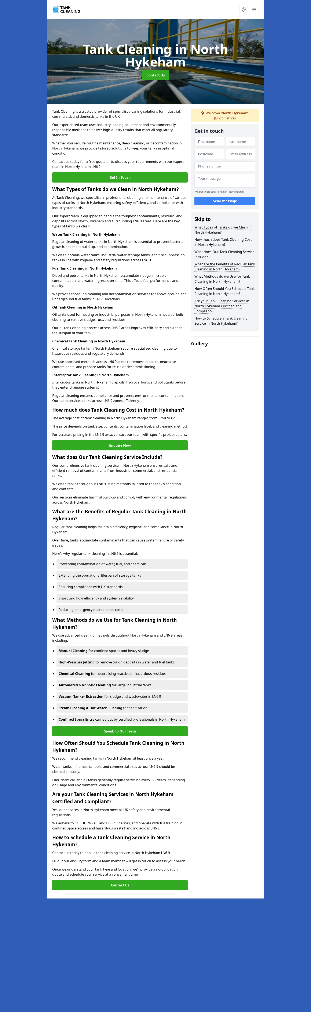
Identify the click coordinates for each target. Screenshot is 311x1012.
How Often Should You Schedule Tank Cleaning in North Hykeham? (224, 291)
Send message (225, 201)
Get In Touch (120, 177)
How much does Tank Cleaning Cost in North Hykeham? (223, 242)
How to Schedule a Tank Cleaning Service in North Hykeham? (221, 321)
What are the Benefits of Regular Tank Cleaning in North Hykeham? (224, 266)
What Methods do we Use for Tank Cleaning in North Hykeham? (222, 279)
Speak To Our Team (120, 731)
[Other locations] (243, 9)
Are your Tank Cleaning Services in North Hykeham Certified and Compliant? (221, 306)
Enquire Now (120, 445)
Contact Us (155, 75)
